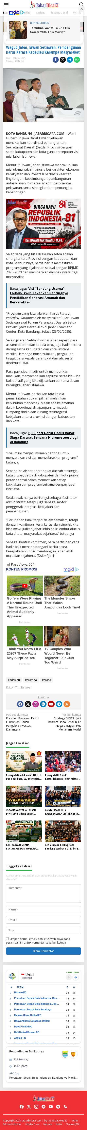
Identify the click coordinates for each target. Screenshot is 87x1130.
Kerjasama (47, 1124)
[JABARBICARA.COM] (44, 4)
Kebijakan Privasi (32, 1124)
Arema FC (20, 1038)
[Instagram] (35, 704)
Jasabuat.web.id (57, 1120)
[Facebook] (20, 704)
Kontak (59, 1124)
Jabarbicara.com (31, 1120)
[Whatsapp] (77, 60)
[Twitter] (28, 704)
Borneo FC (20, 992)
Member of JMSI (72, 1124)
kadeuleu (14, 680)
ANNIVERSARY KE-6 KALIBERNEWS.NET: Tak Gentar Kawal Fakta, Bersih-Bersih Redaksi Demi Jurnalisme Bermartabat (62, 811)
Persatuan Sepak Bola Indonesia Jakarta (36, 1003)
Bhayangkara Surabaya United (32, 1021)
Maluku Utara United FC (27, 1015)
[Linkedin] (43, 704)
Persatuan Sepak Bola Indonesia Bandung (36, 998)
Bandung (9, 61)
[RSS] (67, 704)
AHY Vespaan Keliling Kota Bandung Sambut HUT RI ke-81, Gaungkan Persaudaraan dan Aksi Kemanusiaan (62, 846)
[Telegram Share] (70, 60)
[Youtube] (51, 704)
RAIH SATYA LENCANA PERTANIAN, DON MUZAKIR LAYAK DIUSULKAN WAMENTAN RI (23, 846)
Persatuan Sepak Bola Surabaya (33, 1009)
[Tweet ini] (63, 60)
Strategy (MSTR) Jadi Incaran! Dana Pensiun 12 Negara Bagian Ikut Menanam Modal (64, 722)
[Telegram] (59, 704)
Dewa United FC (23, 1026)
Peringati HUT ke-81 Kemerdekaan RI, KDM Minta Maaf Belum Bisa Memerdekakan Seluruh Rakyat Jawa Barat (62, 776)
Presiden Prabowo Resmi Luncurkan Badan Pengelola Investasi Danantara (22, 722)
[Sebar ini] (56, 60)
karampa (31, 680)
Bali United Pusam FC (26, 1032)
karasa (46, 680)
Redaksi (75, 1120)
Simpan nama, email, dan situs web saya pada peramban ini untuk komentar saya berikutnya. (38, 940)
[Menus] (6, 4)
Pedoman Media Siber (12, 1124)
